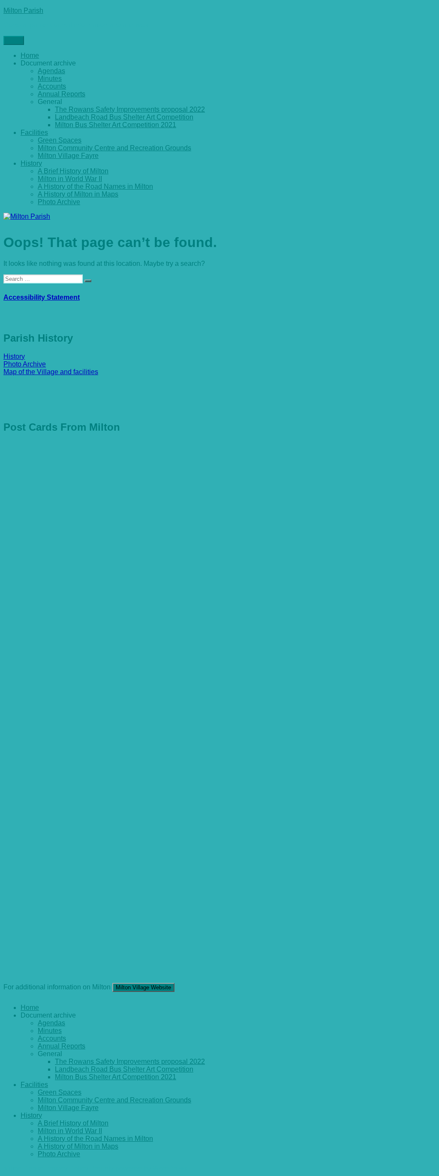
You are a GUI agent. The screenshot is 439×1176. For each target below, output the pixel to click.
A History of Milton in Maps (78, 194)
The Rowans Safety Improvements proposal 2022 (130, 109)
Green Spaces (59, 140)
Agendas (51, 70)
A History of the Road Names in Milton (95, 186)
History (31, 163)
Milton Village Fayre (68, 155)
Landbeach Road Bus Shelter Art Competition (124, 117)
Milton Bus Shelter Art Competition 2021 (115, 124)
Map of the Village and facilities (50, 371)
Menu (14, 40)
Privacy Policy (66, 1168)
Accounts (52, 86)
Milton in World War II (70, 178)
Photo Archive (59, 201)
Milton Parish (23, 10)
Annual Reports (61, 94)
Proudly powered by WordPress (138, 1168)
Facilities (34, 132)
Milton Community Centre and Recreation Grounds (114, 148)
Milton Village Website (143, 987)
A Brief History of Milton (73, 171)
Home (30, 55)
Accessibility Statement (41, 297)
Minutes (50, 78)
